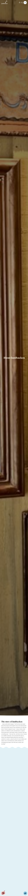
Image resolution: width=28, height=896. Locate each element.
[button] (19, 2)
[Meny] (25, 2)
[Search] (22, 2)
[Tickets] (25, 893)
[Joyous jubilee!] (3, 892)
